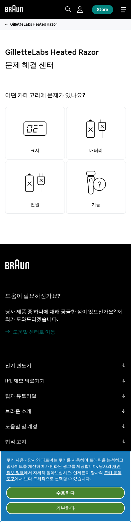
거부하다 (65, 508)
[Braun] (14, 9)
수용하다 (65, 493)
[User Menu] (80, 9)
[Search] (68, 9)
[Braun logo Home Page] (14, 9)
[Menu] (123, 9)
